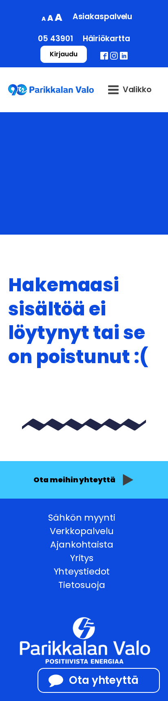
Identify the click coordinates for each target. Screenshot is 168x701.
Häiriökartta (106, 38)
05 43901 (55, 38)
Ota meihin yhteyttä (74, 480)
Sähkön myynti (81, 517)
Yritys (81, 558)
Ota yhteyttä (104, 680)
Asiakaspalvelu (103, 16)
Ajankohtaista (81, 544)
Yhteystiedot (82, 571)
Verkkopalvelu (82, 531)
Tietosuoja (81, 585)
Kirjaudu (63, 54)
